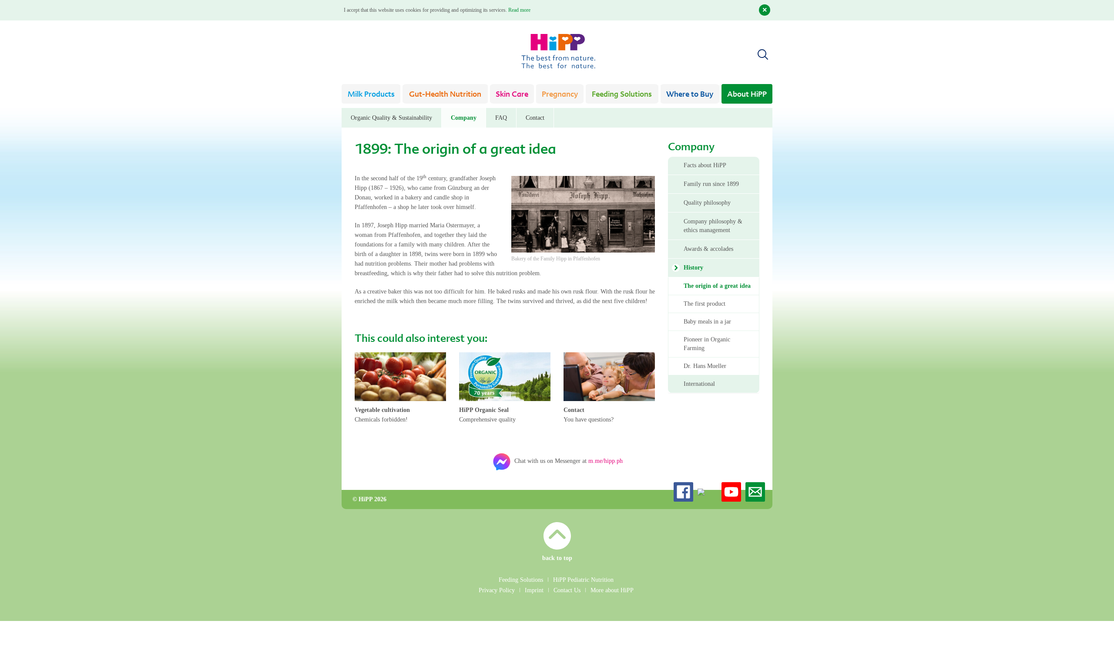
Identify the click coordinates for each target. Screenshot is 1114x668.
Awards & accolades (708, 249)
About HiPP (747, 94)
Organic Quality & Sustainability (391, 118)
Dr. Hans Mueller (705, 366)
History (693, 267)
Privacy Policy (497, 590)
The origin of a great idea (717, 286)
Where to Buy (689, 94)
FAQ (501, 118)
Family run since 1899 (711, 184)
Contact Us (567, 590)
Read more (519, 10)
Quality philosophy (707, 202)
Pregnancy (560, 94)
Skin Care (512, 94)
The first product (704, 303)
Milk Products (371, 94)
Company (463, 118)
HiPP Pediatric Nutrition (583, 580)
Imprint (534, 590)
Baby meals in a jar (707, 321)
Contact (535, 118)
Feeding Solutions (622, 94)
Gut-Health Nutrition (445, 94)
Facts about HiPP (705, 165)
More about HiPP (612, 590)
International (699, 384)
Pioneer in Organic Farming (707, 343)
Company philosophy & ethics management (713, 225)
